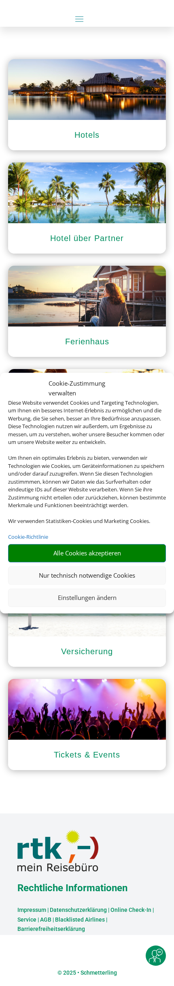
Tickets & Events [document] (87, 754)
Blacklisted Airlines (80, 919)
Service (26, 919)
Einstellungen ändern (87, 597)
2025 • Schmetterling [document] (89, 972)
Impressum (31, 910)
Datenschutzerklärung (78, 910)
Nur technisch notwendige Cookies (87, 575)
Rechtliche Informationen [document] (72, 888)
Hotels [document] (87, 134)
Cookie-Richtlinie (28, 536)
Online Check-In (130, 910)
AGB (45, 919)
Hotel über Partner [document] (87, 238)
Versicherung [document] (87, 651)
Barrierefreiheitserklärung (51, 929)
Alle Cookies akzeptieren (87, 553)
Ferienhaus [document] (87, 341)
